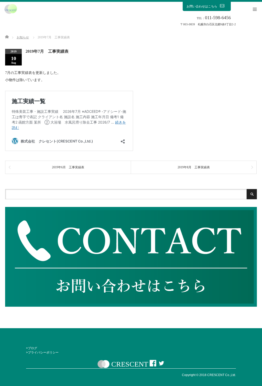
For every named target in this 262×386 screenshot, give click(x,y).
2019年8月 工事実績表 (194, 167)
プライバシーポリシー (43, 352)
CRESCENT (129, 364)
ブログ (32, 348)
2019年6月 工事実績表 (68, 167)
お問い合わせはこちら (202, 6)
